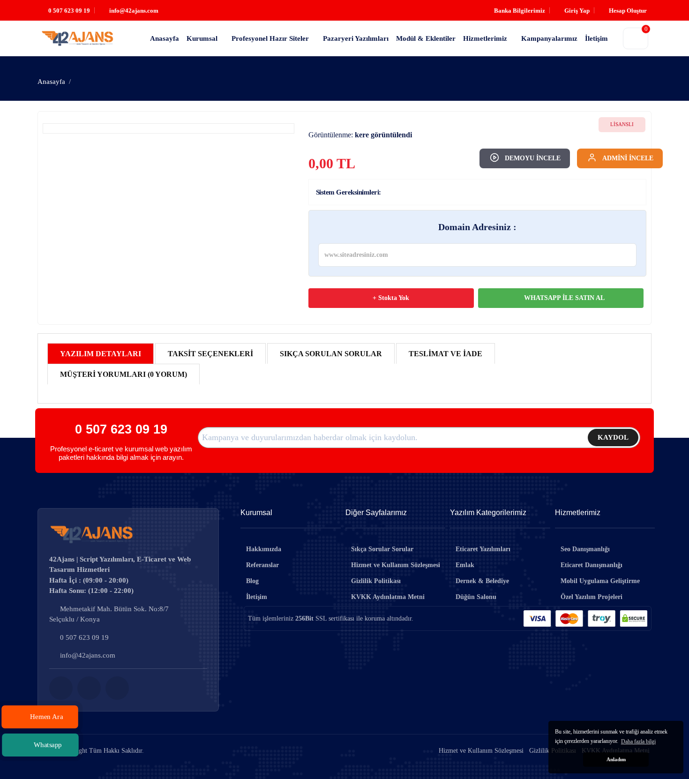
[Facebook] (61, 688)
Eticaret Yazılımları (483, 549)
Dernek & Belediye (482, 580)
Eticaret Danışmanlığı (591, 565)
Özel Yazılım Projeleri (591, 596)
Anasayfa (51, 81)
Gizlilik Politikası (376, 580)
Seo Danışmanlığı (585, 549)
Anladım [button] (616, 759)
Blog (252, 580)
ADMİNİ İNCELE (627, 158)
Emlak (465, 565)
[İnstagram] (117, 688)
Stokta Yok (392, 297)
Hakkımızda (263, 549)
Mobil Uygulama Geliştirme (600, 580)
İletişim (256, 596)
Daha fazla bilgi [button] (638, 741)
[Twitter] (89, 688)
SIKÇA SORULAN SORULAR (331, 354)
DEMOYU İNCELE (533, 158)
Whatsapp (47, 745)
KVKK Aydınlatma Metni (388, 596)
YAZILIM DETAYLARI (100, 354)
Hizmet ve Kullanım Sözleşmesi (395, 565)
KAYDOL (613, 437)
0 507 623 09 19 (121, 429)
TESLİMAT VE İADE (445, 354)
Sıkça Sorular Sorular (382, 549)
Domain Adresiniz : (477, 227)
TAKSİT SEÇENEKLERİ (210, 354)
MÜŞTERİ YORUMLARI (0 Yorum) (123, 374)
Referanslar (262, 565)
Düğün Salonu (476, 596)
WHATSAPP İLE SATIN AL (563, 297)
